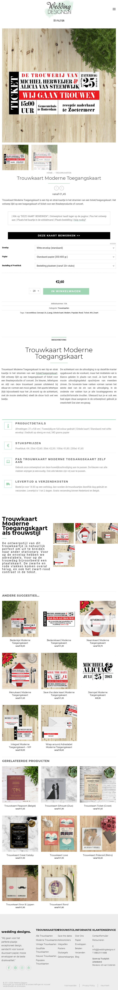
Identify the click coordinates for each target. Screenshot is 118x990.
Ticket (86, 313)
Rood (81, 313)
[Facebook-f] (8, 967)
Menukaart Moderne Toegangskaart (20, 694)
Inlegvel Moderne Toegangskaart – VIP (20, 746)
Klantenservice (104, 930)
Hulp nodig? (80, 220)
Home (50, 173)
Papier (4, 257)
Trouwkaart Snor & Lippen (20, 904)
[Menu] (114, 9)
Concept (40, 313)
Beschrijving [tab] (59, 340)
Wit (91, 313)
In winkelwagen (66, 291)
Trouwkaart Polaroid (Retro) (98, 855)
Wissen (113, 244)
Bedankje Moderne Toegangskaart (20, 641)
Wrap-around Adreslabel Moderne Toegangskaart (59, 746)
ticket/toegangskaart (46, 373)
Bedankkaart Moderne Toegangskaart (59, 641)
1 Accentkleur (30, 313)
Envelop (5, 248)
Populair (74, 313)
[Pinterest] (15, 967)
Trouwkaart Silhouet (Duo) (59, 805)
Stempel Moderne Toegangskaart (97, 694)
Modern (67, 313)
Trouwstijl (66, 930)
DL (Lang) (48, 313)
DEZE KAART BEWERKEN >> (59, 235)
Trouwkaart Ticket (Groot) (98, 805)
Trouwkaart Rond (59, 904)
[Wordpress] (28, 967)
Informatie (83, 930)
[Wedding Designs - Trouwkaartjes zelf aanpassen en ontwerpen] (59, 9)
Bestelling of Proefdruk (11, 266)
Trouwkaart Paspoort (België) (20, 805)
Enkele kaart (58, 313)
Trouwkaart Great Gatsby (20, 855)
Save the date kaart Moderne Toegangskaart (59, 694)
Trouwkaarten (63, 173)
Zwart (95, 313)
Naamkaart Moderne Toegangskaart (98, 641)
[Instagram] (22, 967)
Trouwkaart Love (59, 855)
